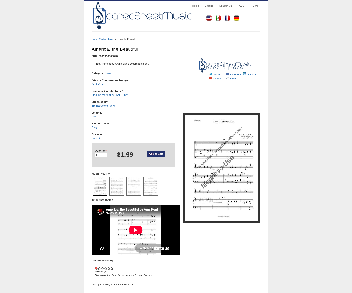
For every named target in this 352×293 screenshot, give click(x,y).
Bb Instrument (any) (103, 105)
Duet (94, 116)
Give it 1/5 (99, 268)
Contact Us (225, 5)
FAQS (239, 6)
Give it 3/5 (105, 268)
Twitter (216, 74)
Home (195, 5)
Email (232, 78)
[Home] (142, 29)
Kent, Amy (97, 84)
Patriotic (96, 138)
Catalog (209, 5)
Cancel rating (96, 268)
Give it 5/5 (111, 268)
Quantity (101, 150)
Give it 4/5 (108, 268)
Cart (255, 5)
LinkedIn (251, 74)
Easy (94, 127)
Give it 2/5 (102, 268)
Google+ (217, 78)
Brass (110, 39)
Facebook (235, 74)
